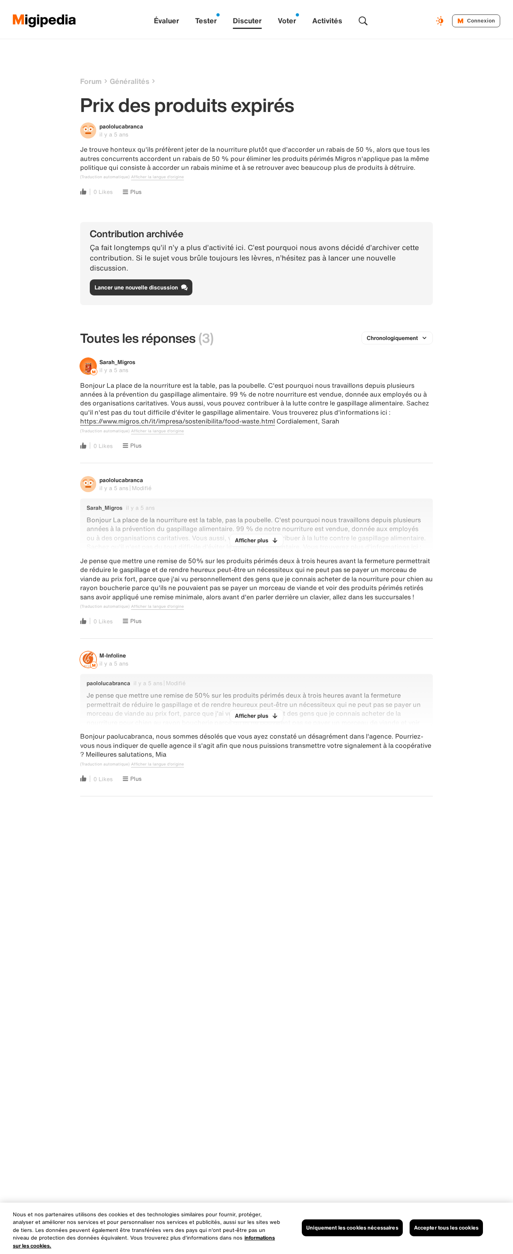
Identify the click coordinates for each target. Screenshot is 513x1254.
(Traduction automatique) (104, 177)
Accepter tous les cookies (446, 1228)
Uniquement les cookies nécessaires (352, 1228)
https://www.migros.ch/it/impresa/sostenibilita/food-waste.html (177, 421)
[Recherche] (363, 21)
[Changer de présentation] (441, 21)
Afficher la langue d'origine (157, 177)
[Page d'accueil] (44, 20)
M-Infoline (112, 655)
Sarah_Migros (117, 362)
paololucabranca (121, 126)
